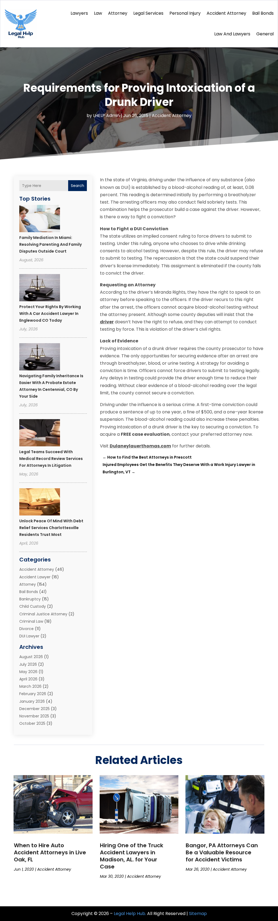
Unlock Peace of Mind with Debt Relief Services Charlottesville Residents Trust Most (51, 527)
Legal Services (148, 13)
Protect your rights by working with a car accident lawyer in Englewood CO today (50, 313)
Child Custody (32, 606)
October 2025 (32, 723)
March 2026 (30, 686)
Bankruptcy (30, 599)
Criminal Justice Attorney (43, 614)
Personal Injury (185, 13)
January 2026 (32, 701)
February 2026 (32, 693)
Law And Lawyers (232, 34)
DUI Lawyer (29, 636)
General (265, 34)
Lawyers (79, 13)
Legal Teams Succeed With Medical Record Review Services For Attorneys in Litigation (51, 458)
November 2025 (34, 716)
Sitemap (198, 913)
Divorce (26, 628)
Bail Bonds (263, 13)
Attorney (117, 13)
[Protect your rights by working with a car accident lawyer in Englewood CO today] (39, 288)
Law (98, 13)
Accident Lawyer (34, 577)
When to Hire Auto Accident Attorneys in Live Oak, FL (50, 852)
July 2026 (28, 664)
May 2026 (28, 671)
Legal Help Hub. (130, 913)
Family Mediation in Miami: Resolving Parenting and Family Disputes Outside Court (50, 244)
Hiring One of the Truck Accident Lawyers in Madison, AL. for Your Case (131, 856)
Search (77, 185)
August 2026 (31, 656)
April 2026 (28, 679)
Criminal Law (31, 621)
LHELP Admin (106, 115)
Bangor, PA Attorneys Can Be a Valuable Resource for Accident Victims (222, 852)
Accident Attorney (226, 13)
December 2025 (34, 708)
